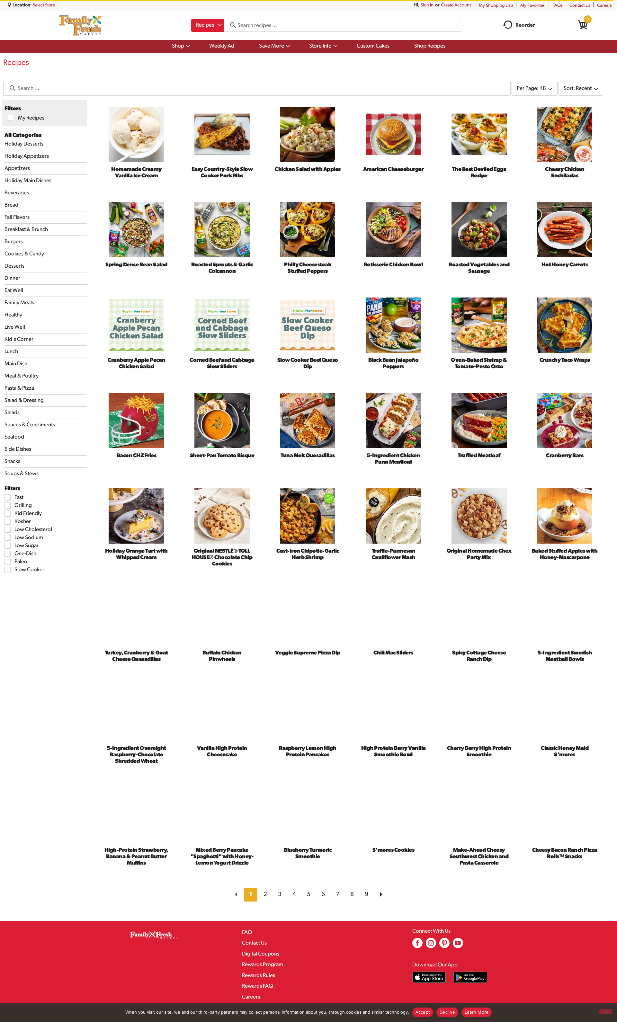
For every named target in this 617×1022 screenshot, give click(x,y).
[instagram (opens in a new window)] (431, 945)
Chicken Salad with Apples (308, 169)
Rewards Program (262, 964)
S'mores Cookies (393, 850)
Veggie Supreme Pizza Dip (307, 653)
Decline (447, 1012)
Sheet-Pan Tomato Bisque (222, 455)
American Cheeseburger (393, 169)
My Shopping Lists (496, 5)
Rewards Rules (258, 975)
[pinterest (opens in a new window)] (444, 945)
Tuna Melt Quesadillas (308, 455)
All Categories (22, 135)
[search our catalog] (231, 25)
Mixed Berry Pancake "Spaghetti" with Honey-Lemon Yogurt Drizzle (222, 857)
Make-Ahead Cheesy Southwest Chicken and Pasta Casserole (479, 857)
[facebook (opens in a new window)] (417, 945)
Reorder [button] (525, 25)
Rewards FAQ (257, 986)
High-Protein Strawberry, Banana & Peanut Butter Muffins (136, 857)
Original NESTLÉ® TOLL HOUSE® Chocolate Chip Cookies (222, 557)
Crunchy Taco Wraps (565, 360)
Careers (604, 5)
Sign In (427, 5)
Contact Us (579, 5)
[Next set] (381, 895)
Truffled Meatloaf (479, 455)
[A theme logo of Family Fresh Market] (80, 25)
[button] (250, 895)
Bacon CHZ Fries (136, 455)
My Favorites (532, 5)
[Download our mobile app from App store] (429, 977)
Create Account (456, 5)
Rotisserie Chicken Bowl (393, 265)
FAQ (247, 932)
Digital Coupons (260, 954)
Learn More (477, 1012)
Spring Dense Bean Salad (136, 265)
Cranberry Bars (564, 455)
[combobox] (207, 25)
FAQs (557, 5)
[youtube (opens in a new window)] (458, 945)
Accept (423, 1012)
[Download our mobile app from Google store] (470, 977)
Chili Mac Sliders (393, 653)
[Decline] (605, 1011)
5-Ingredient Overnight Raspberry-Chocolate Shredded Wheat (136, 755)
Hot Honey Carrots (564, 265)
